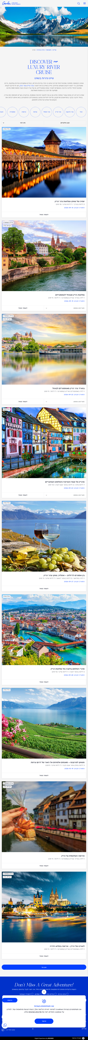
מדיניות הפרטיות (35, 1012)
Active (37, 994)
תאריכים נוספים (79, 308)
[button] (84, 3)
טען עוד (44, 967)
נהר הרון (23, 86)
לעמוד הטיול (44, 215)
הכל (81, 112)
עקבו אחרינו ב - (10, 1030)
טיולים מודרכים (49, 994)
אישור (44, 1021)
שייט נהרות (40, 50)
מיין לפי (22, 123)
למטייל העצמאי (25, 994)
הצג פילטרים (65, 123)
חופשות (48, 50)
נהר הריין (30, 86)
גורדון (54, 50)
